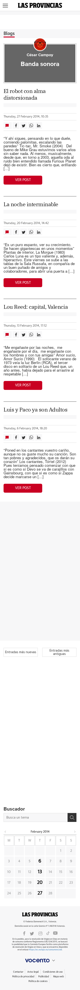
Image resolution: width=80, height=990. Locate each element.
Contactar (18, 972)
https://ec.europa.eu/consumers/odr (45, 950)
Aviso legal (33, 972)
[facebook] (24, 933)
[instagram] (40, 933)
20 (40, 882)
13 (40, 872)
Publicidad (43, 976)
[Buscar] (72, 817)
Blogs (9, 33)
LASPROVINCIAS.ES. (40, 914)
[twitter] (31, 933)
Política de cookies (38, 981)
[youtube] (55, 933)
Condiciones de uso (53, 972)
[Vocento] (40, 960)
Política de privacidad (23, 976)
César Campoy (40, 55)
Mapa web (58, 976)
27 (40, 893)
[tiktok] (48, 933)
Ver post (23, 180)
